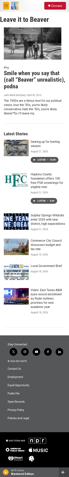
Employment (15, 377)
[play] (5, 472)
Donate (56, 5)
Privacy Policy (16, 410)
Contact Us (14, 368)
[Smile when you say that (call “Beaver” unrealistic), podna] (32, 43)
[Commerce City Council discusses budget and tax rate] (16, 247)
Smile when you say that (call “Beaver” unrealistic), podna (34, 80)
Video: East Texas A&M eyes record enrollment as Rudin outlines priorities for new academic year (46, 298)
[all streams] (64, 472)
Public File (14, 393)
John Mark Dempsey (15, 95)
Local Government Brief (46, 266)
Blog (6, 67)
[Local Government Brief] (16, 272)
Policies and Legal (18, 418)
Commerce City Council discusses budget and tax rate (46, 245)
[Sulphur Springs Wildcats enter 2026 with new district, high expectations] (16, 221)
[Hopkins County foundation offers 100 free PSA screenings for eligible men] (16, 180)
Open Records (16, 401)
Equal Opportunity (18, 385)
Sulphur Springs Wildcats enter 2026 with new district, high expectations (48, 219)
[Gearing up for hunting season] (16, 148)
